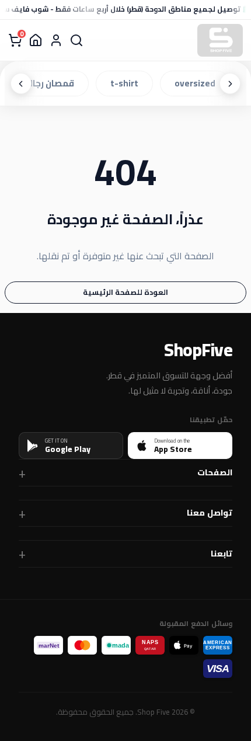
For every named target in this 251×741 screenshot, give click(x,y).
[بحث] (76, 40)
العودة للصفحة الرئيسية (125, 292)
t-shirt (127, 83)
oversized (197, 83)
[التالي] (21, 83)
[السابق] (229, 83)
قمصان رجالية (49, 83)
